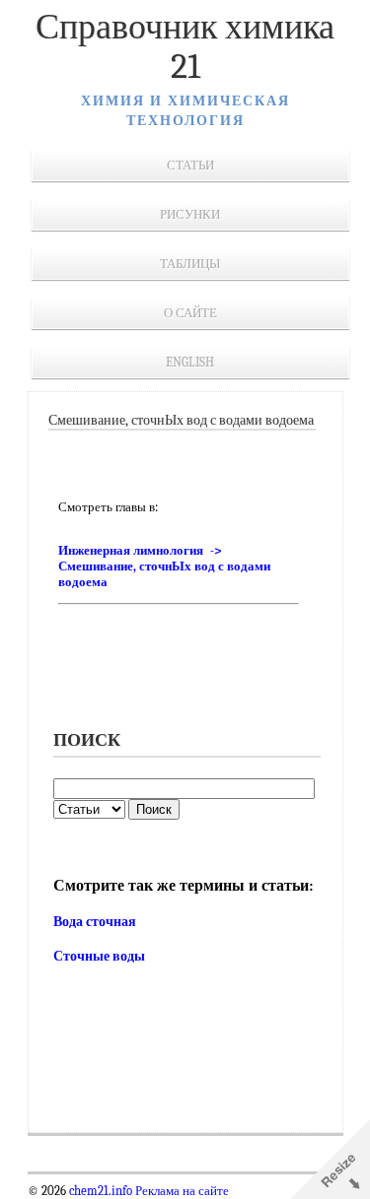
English (190, 362)
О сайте (190, 312)
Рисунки (190, 214)
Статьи (190, 165)
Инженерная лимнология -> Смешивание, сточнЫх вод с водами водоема (164, 566)
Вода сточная (94, 921)
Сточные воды (99, 956)
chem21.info (100, 1191)
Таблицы (190, 263)
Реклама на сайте (180, 1191)
